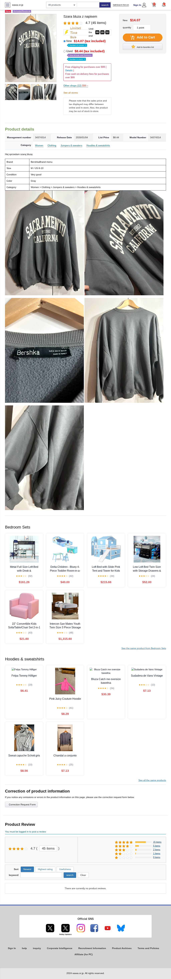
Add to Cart (145, 37)
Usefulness (65, 869)
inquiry (37, 948)
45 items (48, 848)
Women (39, 145)
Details (68, 70)
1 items (156, 853)
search (105, 5)
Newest (27, 869)
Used (85, 54)
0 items (156, 857)
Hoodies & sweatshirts (98, 145)
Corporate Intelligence (59, 948)
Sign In (137, 5)
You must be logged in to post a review (25, 831)
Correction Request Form (22, 804)
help (24, 948)
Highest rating (45, 869)
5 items (156, 846)
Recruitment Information (92, 948)
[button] (164, 4)
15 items (157, 842)
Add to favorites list (145, 47)
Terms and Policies (148, 948)
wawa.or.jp (17, 4)
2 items (156, 849)
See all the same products (152, 780)
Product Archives (122, 948)
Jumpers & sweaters (71, 145)
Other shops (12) (75, 85)
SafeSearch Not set (121, 5)
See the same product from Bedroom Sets (143, 648)
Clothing (52, 145)
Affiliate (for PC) (83, 954)
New (86, 42)
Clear (83, 875)
